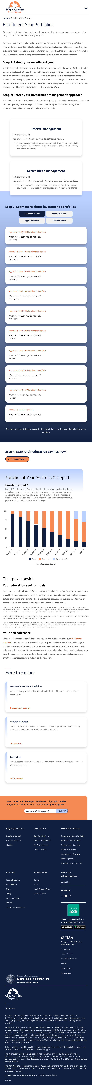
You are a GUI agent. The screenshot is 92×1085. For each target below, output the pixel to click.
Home (5, 18)
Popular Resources (13, 880)
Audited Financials (67, 954)
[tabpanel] (46, 326)
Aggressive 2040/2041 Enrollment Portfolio (27, 252)
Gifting (8, 894)
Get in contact (16, 779)
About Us (9, 845)
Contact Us (65, 882)
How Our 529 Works (41, 836)
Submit (62, 811)
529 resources (16, 743)
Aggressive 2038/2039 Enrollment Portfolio (27, 271)
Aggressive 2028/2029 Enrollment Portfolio (27, 370)
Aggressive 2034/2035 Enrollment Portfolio (27, 311)
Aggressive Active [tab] (32, 221)
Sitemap (63, 963)
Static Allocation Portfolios (70, 845)
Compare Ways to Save (42, 840)
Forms (36, 884)
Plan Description (66, 973)
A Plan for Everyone (13, 840)
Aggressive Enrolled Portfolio (21, 410)
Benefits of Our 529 (13, 836)
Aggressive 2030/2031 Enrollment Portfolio (27, 350)
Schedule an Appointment (15, 907)
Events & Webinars (13, 898)
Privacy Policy (65, 949)
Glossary (9, 903)
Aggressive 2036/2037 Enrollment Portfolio (27, 291)
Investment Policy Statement (71, 863)
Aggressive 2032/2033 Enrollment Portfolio (27, 331)
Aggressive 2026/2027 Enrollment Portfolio (27, 390)
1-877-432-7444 (71, 876)
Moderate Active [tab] (59, 221)
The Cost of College (41, 845)
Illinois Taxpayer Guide (42, 889)
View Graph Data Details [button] (46, 564)
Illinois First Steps (40, 850)
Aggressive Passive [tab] (32, 214)
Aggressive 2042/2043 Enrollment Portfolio (27, 232)
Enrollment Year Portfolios (22, 18)
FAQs (8, 889)
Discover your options (19, 708)
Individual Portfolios (68, 850)
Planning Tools (11, 884)
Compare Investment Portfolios (72, 836)
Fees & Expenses (67, 859)
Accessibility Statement (69, 958)
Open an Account (17, 459)
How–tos (37, 880)
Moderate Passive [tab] (59, 214)
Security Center (66, 968)
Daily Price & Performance (70, 854)
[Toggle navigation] (84, 7)
